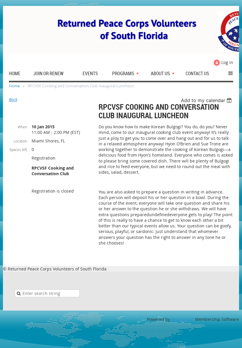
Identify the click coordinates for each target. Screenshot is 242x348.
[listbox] (207, 100)
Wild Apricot (182, 319)
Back (13, 99)
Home (14, 85)
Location (20, 141)
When (22, 126)
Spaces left (18, 149)
